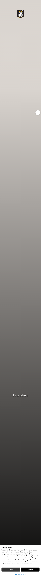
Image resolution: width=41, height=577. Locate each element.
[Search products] (38, 112)
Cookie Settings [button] (20, 574)
